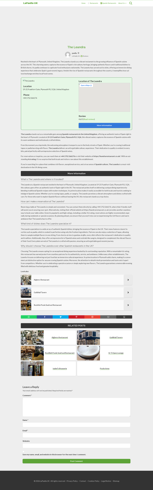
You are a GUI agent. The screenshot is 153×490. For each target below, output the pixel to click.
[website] (78, 53)
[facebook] (45, 317)
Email (25, 430)
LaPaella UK (30, 3)
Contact (83, 481)
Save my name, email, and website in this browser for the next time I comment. (54, 454)
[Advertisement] (76, 23)
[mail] (108, 317)
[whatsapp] (29, 317)
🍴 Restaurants (93, 3)
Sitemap (116, 481)
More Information (104, 125)
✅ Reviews (84, 56)
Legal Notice (106, 481)
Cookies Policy (93, 481)
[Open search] (130, 3)
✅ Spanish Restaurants (108, 3)
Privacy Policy (72, 481)
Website (26, 441)
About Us (121, 3)
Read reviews (89, 119)
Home (83, 3)
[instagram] (92, 317)
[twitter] (61, 317)
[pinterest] (77, 317)
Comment (27, 395)
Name (25, 420)
